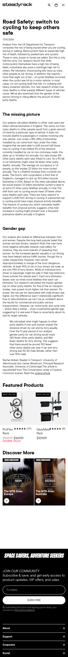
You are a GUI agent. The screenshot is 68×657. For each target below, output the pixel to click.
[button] (49, 4)
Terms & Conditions (24, 610)
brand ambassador (11, 460)
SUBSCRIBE (34, 600)
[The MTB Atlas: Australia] (38, 500)
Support (7, 636)
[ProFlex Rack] (17, 420)
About (6, 628)
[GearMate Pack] (51, 420)
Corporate (9, 645)
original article (42, 373)
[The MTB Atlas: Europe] (6, 500)
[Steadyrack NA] (16, 5)
